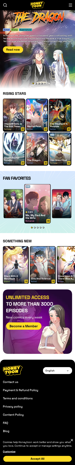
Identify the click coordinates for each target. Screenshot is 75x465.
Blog (6, 431)
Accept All (37, 459)
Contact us (10, 382)
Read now (13, 49)
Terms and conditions (18, 398)
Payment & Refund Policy (20, 390)
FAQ (5, 423)
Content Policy (13, 415)
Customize (9, 451)
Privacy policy (13, 406)
